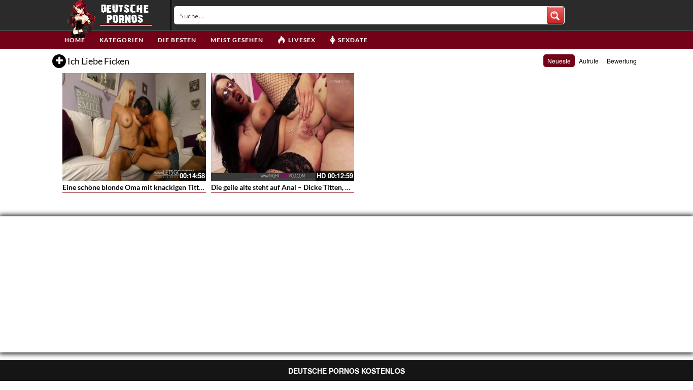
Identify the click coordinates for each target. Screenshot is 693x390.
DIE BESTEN (177, 40)
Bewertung (622, 60)
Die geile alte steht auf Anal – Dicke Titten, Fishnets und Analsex (311, 187)
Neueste (559, 60)
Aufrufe (589, 60)
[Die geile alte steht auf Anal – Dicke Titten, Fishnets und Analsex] (283, 127)
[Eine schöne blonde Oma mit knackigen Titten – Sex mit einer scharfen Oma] (134, 127)
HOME (74, 40)
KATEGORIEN (121, 40)
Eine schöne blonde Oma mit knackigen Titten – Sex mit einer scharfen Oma (181, 187)
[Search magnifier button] (555, 15)
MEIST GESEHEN (237, 40)
